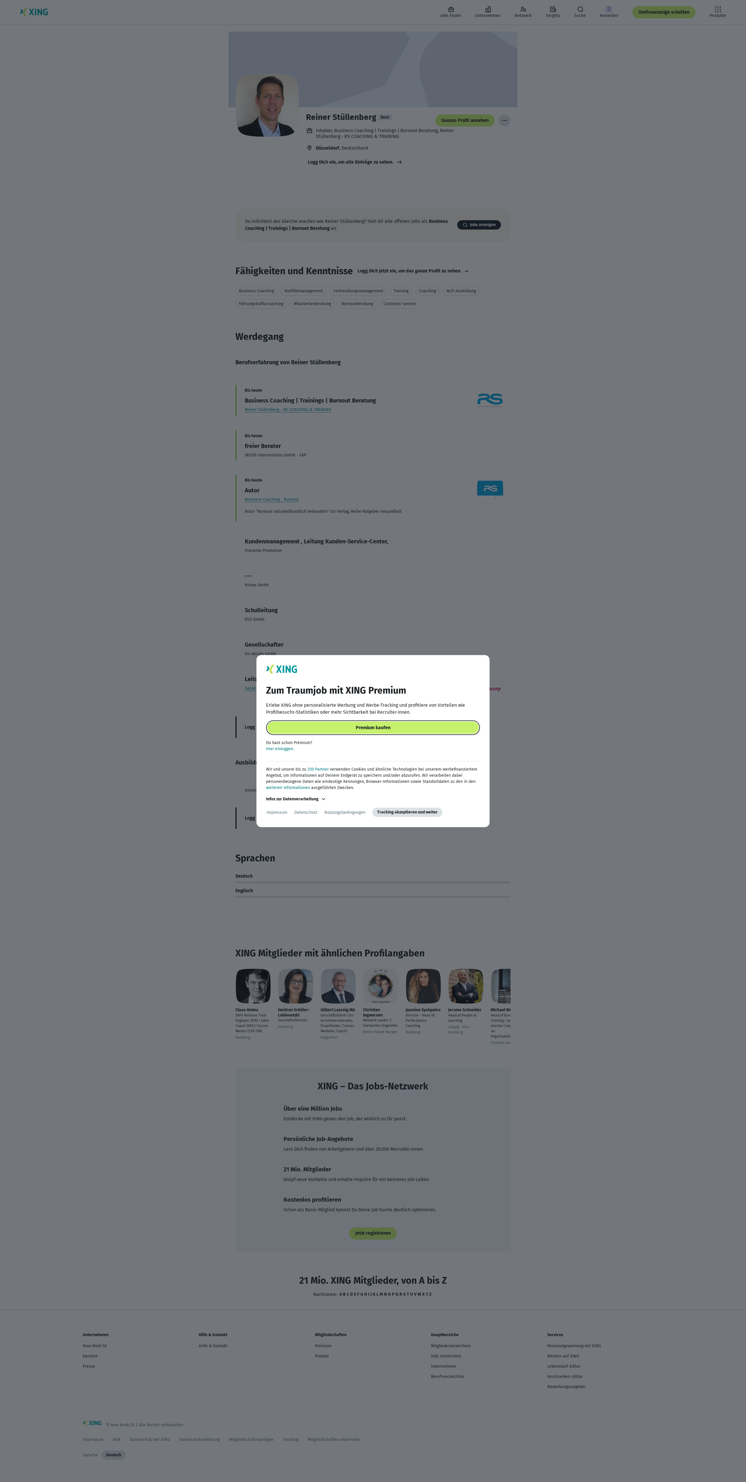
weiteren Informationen (288, 787)
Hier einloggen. (280, 748)
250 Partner (318, 769)
